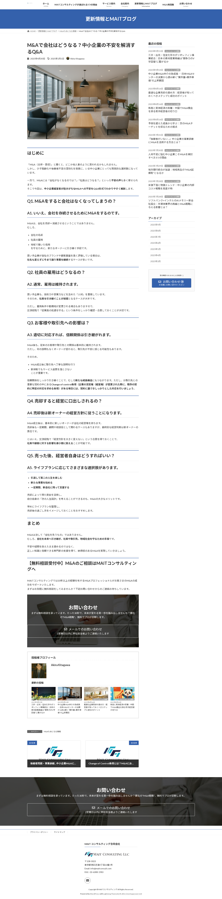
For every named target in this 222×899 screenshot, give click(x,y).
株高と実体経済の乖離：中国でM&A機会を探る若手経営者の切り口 (122, 707)
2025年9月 (155, 224)
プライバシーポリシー (39, 832)
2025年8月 (155, 230)
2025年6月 (155, 243)
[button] (83, 631)
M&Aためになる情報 (48, 699)
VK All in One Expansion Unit (130, 894)
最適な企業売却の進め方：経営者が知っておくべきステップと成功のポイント (96, 707)
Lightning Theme (110, 894)
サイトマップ (59, 832)
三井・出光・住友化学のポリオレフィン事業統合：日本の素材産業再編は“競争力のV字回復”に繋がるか (43, 708)
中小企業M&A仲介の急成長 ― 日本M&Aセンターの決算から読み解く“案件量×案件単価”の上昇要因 (69, 708)
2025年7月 (155, 236)
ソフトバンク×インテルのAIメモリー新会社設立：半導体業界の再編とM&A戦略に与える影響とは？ (170, 204)
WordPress (94, 894)
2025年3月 (155, 261)
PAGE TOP (214, 869)
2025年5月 (155, 249)
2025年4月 (155, 255)
